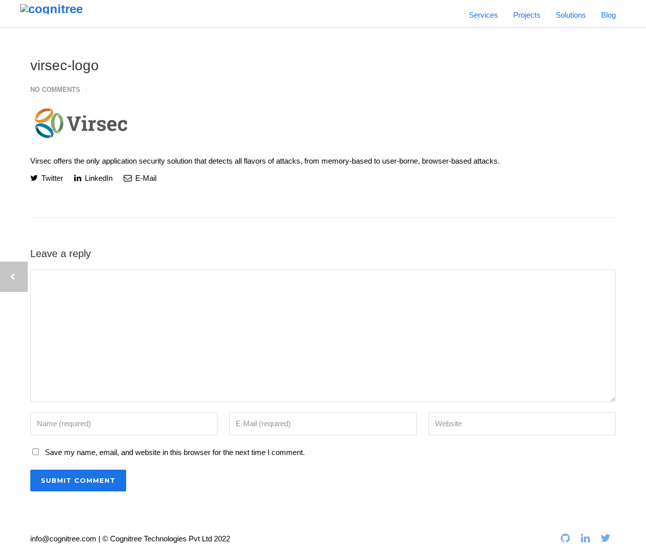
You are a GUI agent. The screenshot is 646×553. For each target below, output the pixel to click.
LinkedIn (98, 178)
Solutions (571, 15)
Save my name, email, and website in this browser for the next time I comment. (175, 452)
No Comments (55, 89)
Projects (527, 15)
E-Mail (144, 178)
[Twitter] (606, 538)
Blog (608, 15)
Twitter (51, 178)
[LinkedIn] (585, 538)
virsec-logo (64, 65)
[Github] (565, 538)
